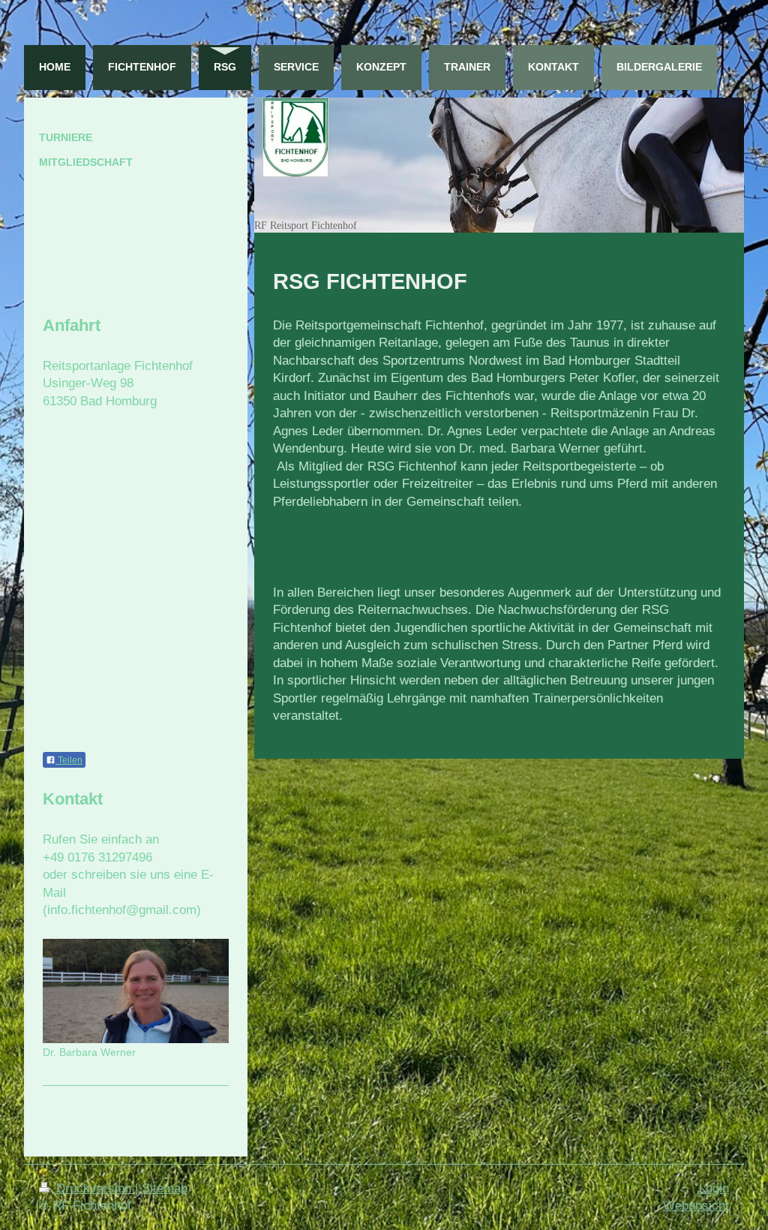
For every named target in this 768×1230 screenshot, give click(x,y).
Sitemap (165, 1188)
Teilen (69, 760)
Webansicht (696, 1205)
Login (714, 1188)
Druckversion (93, 1188)
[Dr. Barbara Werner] (136, 990)
